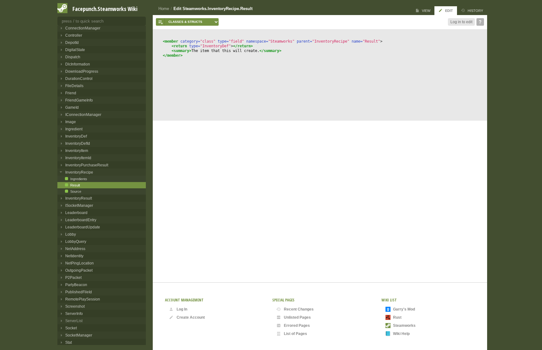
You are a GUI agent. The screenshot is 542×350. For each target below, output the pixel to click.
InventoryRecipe (79, 172)
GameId (72, 107)
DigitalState (75, 50)
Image (70, 122)
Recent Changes (299, 309)
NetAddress (75, 249)
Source (75, 191)
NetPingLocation (79, 263)
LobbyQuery (75, 241)
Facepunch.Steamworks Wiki (104, 9)
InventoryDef (76, 136)
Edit (449, 11)
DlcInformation (77, 64)
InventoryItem (76, 151)
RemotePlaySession (82, 299)
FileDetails (74, 86)
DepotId (72, 42)
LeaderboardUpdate (82, 227)
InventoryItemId (78, 158)
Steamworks (404, 325)
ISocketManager (79, 205)
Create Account (191, 317)
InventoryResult (78, 198)
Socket (71, 328)
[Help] (480, 22)
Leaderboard (76, 213)
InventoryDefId (77, 143)
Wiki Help (401, 334)
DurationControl (79, 78)
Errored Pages (297, 325)
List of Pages (295, 334)
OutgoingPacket (79, 270)
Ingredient (73, 129)
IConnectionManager (83, 114)
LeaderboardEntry (80, 220)
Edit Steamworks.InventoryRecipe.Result (212, 8)
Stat (68, 342)
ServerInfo (74, 313)
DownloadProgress (81, 71)
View (426, 11)
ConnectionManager (82, 28)
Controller (73, 35)
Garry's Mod (404, 309)
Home (163, 8)
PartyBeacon (76, 285)
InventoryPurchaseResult (86, 165)
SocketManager (78, 335)
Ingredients (78, 179)
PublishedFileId (78, 292)
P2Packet (73, 277)
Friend (70, 93)
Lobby (70, 234)
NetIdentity (74, 256)
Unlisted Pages (297, 317)
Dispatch (72, 57)
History (475, 11)
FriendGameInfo (79, 100)
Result (74, 185)
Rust (397, 317)
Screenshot (75, 306)
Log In (182, 309)
